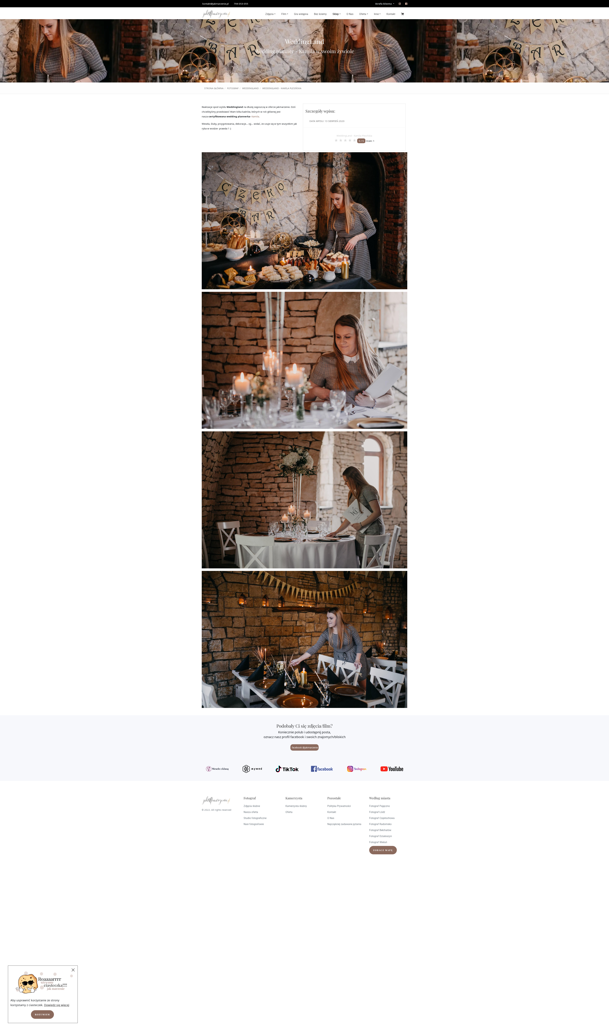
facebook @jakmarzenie (304, 747)
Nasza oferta (251, 812)
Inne (376, 14)
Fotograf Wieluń (378, 842)
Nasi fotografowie (254, 824)
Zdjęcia (269, 14)
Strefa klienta (383, 3)
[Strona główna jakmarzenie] (216, 14)
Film (283, 14)
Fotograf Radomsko (380, 824)
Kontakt (390, 14)
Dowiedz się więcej (56, 1005)
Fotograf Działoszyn (380, 836)
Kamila (255, 116)
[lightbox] (304, 220)
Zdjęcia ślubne (252, 806)
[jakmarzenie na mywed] (252, 769)
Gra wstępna (301, 14)
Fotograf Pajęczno (379, 806)
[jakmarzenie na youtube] (392, 769)
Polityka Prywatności (339, 806)
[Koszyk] (402, 13)
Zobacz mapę (383, 850)
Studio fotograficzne (255, 818)
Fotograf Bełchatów (380, 830)
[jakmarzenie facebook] (322, 769)
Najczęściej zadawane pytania (344, 824)
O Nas (350, 14)
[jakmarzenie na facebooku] (406, 3)
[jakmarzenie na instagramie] (400, 3)
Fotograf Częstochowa (382, 818)
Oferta (362, 14)
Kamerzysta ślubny (296, 806)
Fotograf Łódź (377, 812)
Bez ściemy (320, 14)
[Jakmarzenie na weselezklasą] (217, 769)
